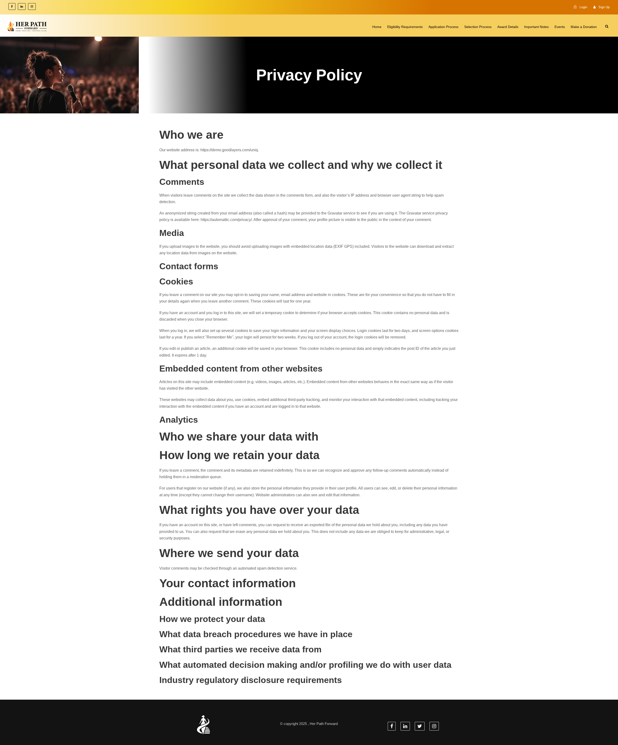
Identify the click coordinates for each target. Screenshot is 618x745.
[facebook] (11, 6)
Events (560, 27)
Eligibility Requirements (405, 27)
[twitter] (420, 726)
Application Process (443, 27)
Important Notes (536, 27)
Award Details (507, 27)
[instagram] (32, 6)
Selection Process (478, 27)
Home (376, 27)
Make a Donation (584, 27)
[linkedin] (22, 6)
